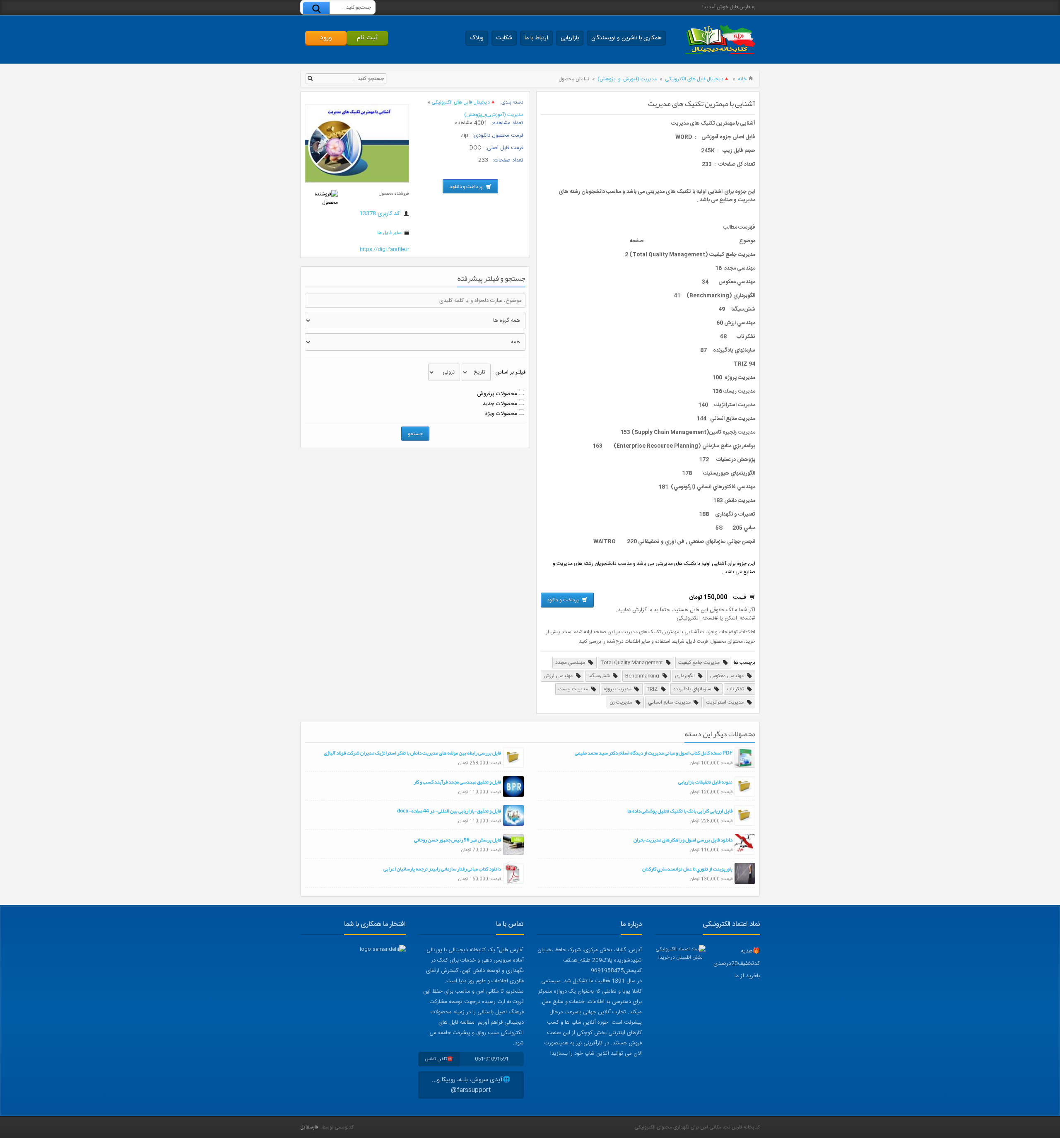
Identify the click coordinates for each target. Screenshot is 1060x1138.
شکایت (504, 38)
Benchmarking (642, 676)
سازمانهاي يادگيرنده (693, 689)
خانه (742, 79)
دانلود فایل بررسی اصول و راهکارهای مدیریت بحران (683, 840)
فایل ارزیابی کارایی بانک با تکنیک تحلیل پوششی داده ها (679, 811)
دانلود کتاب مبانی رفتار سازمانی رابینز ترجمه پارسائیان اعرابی (442, 869)
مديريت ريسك (573, 689)
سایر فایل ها (389, 233)
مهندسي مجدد (570, 662)
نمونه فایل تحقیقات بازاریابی (705, 782)
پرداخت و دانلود (563, 600)
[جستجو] (316, 8)
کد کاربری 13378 (380, 213)
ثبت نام (367, 37)
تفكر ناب (736, 689)
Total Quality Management (632, 662)
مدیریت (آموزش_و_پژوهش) (627, 79)
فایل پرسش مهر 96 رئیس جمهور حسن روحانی (457, 840)
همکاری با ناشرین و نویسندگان (626, 38)
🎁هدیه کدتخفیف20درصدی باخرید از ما (736, 963)
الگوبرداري (685, 676)
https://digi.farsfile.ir (384, 249)
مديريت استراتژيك (725, 702)
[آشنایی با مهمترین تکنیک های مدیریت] (357, 182)
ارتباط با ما (536, 38)
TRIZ (653, 689)
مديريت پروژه (618, 689)
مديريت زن (622, 702)
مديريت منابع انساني (670, 702)
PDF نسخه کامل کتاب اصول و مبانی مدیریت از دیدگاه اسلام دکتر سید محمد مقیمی (653, 753)
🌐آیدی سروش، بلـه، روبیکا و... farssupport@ (471, 1085)
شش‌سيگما (599, 676)
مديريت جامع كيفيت (699, 662)
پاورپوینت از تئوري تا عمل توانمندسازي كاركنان (687, 869)
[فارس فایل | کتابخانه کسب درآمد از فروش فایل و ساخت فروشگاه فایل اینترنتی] (719, 39)
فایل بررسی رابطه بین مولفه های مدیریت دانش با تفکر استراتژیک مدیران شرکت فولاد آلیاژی (412, 753)
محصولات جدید (500, 403)
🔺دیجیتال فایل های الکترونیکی (697, 79)
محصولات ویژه (501, 413)
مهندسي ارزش (559, 676)
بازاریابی (570, 38)
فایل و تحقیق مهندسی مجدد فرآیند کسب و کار (457, 782)
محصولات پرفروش (497, 393)
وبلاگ (477, 38)
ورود (326, 37)
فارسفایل (309, 1127)
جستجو (415, 433)
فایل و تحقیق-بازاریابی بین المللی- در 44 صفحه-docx (449, 811)
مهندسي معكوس (727, 676)
